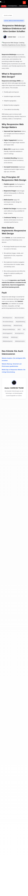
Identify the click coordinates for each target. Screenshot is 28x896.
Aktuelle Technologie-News (9, 5)
